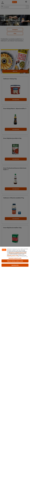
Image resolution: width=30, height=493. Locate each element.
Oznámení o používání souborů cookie (17, 252)
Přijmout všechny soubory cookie (15, 261)
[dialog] (15, 369)
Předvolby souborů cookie (12, 255)
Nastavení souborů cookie (15, 258)
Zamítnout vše (15, 265)
